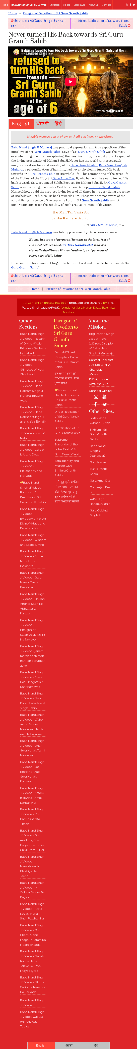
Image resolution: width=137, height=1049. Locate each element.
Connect (106, 4)
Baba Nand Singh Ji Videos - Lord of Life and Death (32, 449)
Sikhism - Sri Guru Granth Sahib (98, 434)
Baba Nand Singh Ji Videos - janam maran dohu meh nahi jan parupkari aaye (32, 655)
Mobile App (79, 4)
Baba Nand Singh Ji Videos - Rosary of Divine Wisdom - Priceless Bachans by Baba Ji (33, 343)
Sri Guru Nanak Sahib (104, 187)
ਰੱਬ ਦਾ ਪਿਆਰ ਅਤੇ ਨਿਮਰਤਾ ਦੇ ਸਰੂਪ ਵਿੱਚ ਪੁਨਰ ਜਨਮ (67, 378)
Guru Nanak (98, 462)
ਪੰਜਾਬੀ (43, 124)
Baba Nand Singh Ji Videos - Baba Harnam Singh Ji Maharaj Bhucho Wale (32, 390)
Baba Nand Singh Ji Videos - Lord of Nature (32, 433)
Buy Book (54, 4)
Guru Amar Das (63, 178)
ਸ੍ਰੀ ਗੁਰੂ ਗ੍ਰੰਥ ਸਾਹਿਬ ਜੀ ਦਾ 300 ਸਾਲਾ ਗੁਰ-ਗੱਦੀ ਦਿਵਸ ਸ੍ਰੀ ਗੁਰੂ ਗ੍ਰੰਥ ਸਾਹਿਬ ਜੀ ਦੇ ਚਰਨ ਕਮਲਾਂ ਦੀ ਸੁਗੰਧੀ (67, 491)
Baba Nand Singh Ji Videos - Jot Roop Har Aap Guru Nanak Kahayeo (32, 771)
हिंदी (58, 124)
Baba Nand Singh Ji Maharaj (31, 147)
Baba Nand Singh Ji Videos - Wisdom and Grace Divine (33, 539)
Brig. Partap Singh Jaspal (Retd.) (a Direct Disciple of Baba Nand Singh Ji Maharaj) (101, 343)
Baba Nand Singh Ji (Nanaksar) (98, 450)
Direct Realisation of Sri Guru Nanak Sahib (67, 416)
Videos (66, 4)
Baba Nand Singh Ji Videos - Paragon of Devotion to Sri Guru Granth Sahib (33, 492)
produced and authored (85, 302)
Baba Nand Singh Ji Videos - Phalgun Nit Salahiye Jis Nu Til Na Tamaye (32, 629)
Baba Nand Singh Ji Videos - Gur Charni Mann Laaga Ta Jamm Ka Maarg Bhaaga (33, 934)
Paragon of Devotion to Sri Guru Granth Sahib (55, 13)
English (21, 124)
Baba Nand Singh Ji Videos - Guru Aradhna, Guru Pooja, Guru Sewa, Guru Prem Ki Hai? (32, 840)
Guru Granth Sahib (47, 151)
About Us (93, 4)
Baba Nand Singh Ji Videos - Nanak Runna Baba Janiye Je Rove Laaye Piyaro (32, 961)
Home (5, 4)
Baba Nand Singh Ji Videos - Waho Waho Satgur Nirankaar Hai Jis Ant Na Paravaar (32, 724)
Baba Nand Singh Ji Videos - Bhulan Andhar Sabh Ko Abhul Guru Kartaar (32, 603)
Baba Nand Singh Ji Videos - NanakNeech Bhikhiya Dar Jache (32, 866)
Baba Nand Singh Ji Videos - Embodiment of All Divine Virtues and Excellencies (33, 518)
